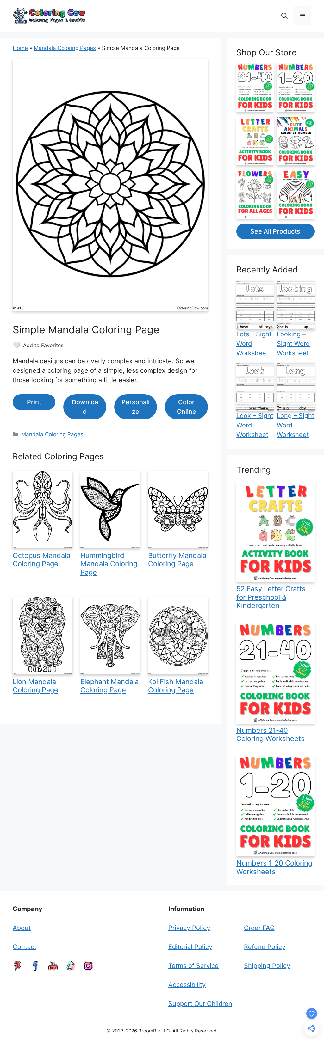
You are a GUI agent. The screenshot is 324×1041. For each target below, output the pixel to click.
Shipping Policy (267, 966)
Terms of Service (193, 966)
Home (20, 48)
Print (34, 402)
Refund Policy (264, 947)
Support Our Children (200, 1003)
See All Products (275, 231)
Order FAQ (259, 928)
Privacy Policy (189, 928)
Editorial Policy (190, 947)
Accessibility (187, 985)
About (22, 928)
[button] (284, 15)
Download (85, 406)
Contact (24, 947)
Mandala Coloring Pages (65, 48)
